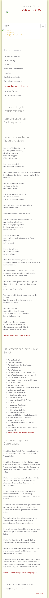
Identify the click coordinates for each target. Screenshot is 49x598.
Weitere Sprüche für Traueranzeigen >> (17, 335)
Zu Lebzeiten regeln (13, 81)
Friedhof (7, 73)
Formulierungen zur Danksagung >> (15, 120)
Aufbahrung (9, 60)
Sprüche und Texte (16, 86)
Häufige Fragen (11, 91)
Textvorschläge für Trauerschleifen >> (14, 108)
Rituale (7, 64)
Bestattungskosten (12, 77)
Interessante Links (12, 95)
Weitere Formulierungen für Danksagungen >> (20, 572)
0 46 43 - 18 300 (32, 9)
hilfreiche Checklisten (13, 68)
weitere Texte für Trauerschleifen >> (21, 432)
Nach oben (39, 593)
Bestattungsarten (12, 56)
